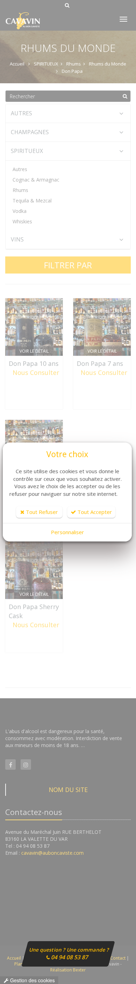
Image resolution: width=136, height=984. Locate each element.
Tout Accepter (94, 511)
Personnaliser (67, 532)
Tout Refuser (41, 511)
